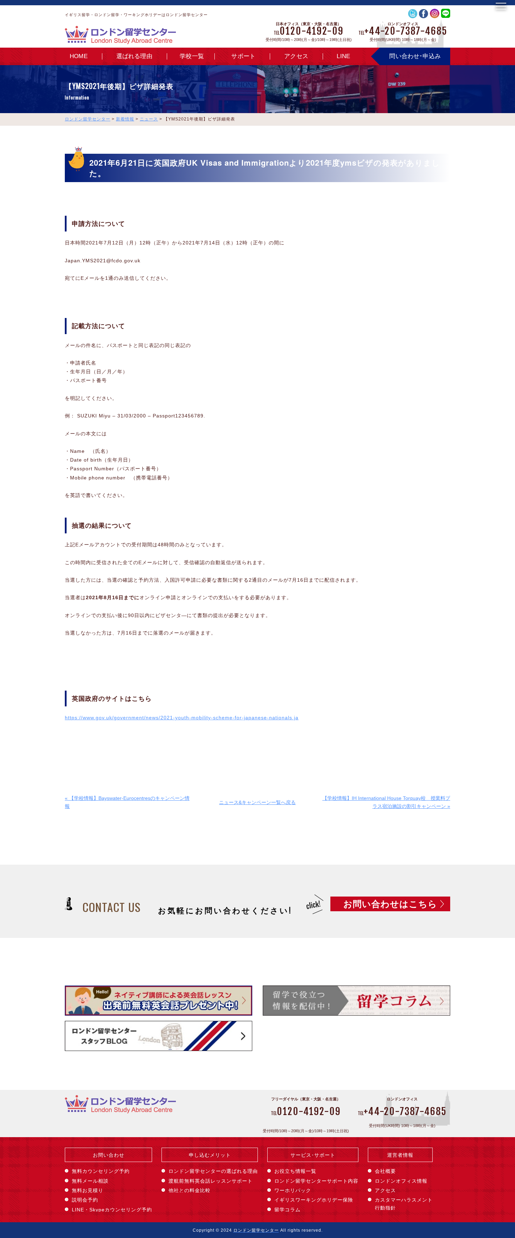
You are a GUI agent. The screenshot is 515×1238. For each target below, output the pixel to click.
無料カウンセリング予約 (101, 1171)
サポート (243, 56)
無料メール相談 (90, 1181)
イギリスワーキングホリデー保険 (313, 1200)
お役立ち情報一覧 (295, 1171)
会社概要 (385, 1171)
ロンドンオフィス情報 (401, 1181)
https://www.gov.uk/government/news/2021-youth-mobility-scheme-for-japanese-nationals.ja (181, 717)
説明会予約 (85, 1200)
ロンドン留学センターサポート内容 (316, 1181)
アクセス (296, 56)
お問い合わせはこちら (390, 904)
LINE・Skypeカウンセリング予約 (112, 1209)
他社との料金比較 (190, 1190)
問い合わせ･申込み (415, 56)
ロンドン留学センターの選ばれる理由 (213, 1171)
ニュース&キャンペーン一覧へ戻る (257, 802)
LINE (343, 56)
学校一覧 (192, 56)
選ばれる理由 (134, 56)
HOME (79, 56)
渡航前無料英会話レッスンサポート (211, 1181)
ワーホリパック (292, 1190)
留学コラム (287, 1209)
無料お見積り (87, 1190)
